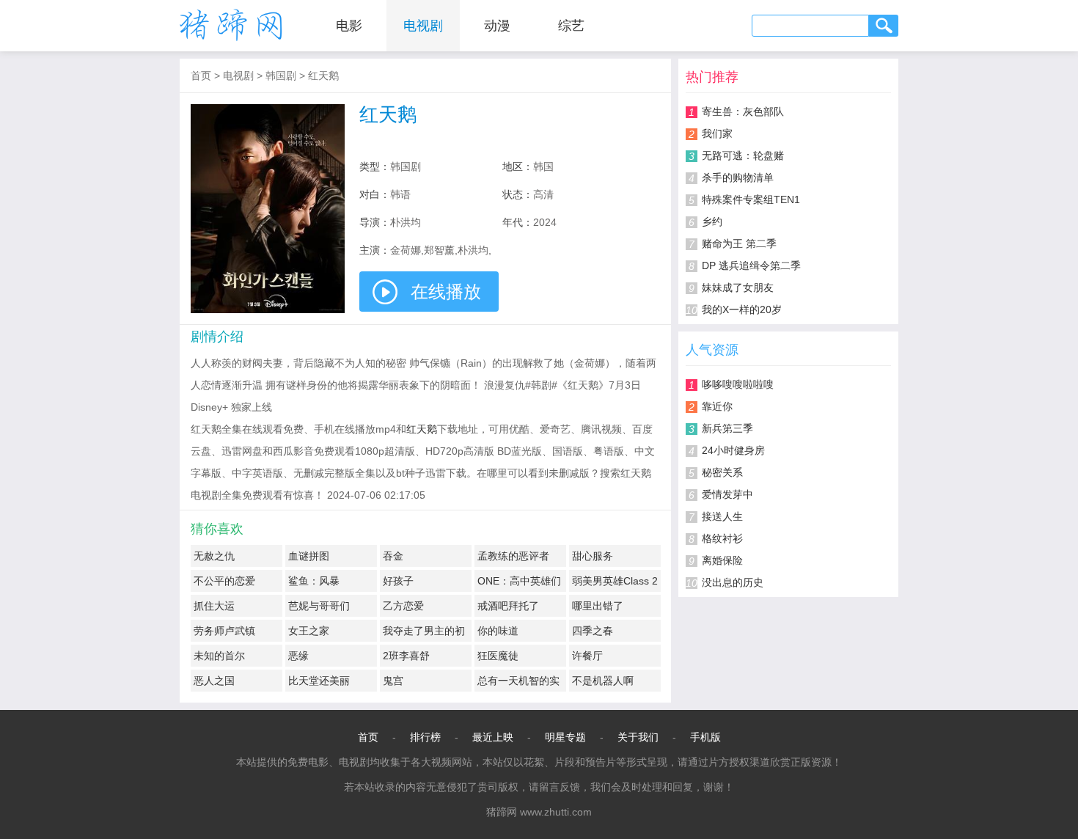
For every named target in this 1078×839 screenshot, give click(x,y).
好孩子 (398, 581)
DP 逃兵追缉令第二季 (751, 265)
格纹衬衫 (722, 538)
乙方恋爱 (403, 606)
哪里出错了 (597, 606)
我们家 (717, 133)
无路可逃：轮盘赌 (743, 155)
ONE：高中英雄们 (519, 581)
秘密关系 (722, 472)
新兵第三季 (727, 428)
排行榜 (425, 737)
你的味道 (497, 631)
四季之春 (592, 631)
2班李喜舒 (406, 656)
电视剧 (423, 25)
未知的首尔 (219, 656)
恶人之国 (214, 680)
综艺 (571, 25)
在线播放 (446, 291)
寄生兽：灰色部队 (743, 111)
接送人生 (722, 516)
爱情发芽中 (727, 494)
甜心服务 (592, 556)
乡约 (712, 221)
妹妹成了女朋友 (738, 287)
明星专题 (565, 737)
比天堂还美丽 (319, 680)
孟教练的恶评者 (513, 556)
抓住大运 (214, 606)
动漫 (497, 25)
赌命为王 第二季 (739, 243)
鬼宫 (393, 680)
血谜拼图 (308, 556)
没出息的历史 (732, 582)
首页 (201, 75)
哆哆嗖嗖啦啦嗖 (738, 384)
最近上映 (492, 737)
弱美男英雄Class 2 (615, 581)
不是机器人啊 (603, 680)
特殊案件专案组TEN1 (751, 199)
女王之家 (308, 631)
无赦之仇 (214, 556)
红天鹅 (323, 75)
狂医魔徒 (497, 656)
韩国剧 (280, 75)
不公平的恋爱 (224, 581)
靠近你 (717, 406)
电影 (349, 25)
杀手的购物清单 (738, 177)
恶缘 (298, 656)
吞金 (393, 556)
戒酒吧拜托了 (508, 606)
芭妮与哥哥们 (319, 606)
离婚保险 (722, 560)
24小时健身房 (733, 450)
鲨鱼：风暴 (314, 581)
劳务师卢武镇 (224, 631)
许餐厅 (587, 656)
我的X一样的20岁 (742, 309)
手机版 (705, 737)
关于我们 (638, 737)
